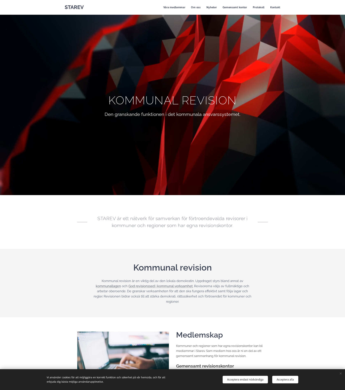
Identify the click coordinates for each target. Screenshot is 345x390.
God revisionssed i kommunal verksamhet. (160, 286)
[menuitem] (175, 7)
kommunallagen (108, 286)
